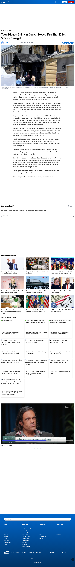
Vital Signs (24, 544)
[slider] (37, 440)
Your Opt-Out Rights (37, 562)
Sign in (64, 2)
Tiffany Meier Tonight (27, 528)
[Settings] (71, 442)
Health (5, 538)
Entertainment (7, 542)
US (4, 528)
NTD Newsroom (10, 42)
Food (40, 528)
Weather (6, 536)
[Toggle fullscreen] (68, 442)
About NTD (59, 525)
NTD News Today (26, 538)
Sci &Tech (6, 540)
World (5, 532)
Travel (40, 530)
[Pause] (3, 442)
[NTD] (6, 552)
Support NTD (59, 534)
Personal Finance (43, 536)
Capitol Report (25, 530)
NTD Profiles (59, 528)
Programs (25, 525)
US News (9, 30)
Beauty (40, 532)
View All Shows (25, 546)
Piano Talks (24, 542)
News (2, 30)
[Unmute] (72, 438)
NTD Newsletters (60, 532)
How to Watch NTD (60, 530)
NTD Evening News (26, 532)
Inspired (41, 538)
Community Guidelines (38, 210)
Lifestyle (42, 525)
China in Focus (25, 534)
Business (6, 534)
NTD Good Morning (26, 536)
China (5, 530)
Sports (5, 544)
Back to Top (72, 559)
